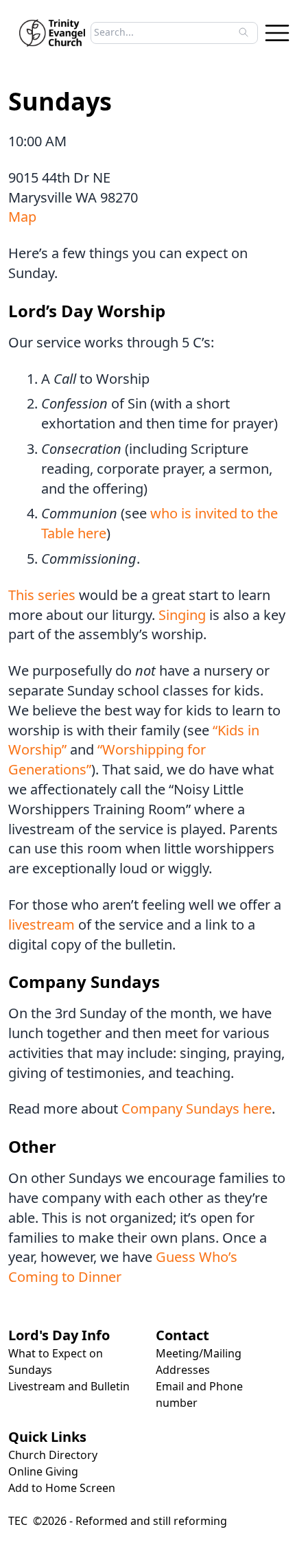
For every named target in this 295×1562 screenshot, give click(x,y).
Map (22, 216)
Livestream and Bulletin (69, 1386)
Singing (182, 615)
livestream (41, 924)
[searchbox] (170, 32)
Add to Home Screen (61, 1487)
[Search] (243, 32)
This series (41, 595)
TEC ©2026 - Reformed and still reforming (117, 1520)
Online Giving (43, 1471)
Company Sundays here (196, 1108)
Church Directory (52, 1454)
